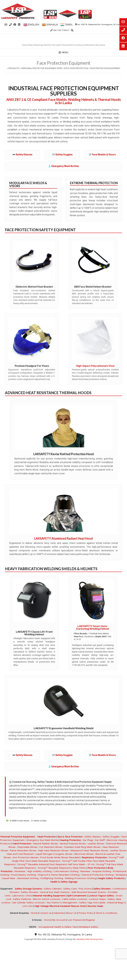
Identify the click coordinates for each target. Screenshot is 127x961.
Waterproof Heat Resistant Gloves (89, 850)
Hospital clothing (101, 871)
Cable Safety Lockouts (74, 899)
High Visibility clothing (39, 871)
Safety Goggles (111, 836)
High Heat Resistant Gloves (53, 850)
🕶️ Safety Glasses (22, 154)
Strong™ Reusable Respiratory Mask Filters (62, 867)
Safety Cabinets (53, 888)
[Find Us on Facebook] (15, 24)
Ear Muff (100, 840)
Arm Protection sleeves (26, 857)
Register (90, 920)
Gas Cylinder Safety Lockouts (28, 902)
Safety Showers (29, 892)
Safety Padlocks (22, 899)
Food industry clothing (23, 874)
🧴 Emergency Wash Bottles (63, 166)
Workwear (19, 871)
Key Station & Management (61, 902)
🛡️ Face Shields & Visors (102, 154)
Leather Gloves (96, 843)
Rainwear (85, 871)
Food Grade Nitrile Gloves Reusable (59, 857)
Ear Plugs (88, 840)
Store (47, 920)
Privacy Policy (86, 913)
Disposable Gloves (27, 847)
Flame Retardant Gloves (23, 850)
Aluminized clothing (28, 878)
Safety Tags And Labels (92, 902)
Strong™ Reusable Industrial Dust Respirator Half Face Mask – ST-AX (56, 864)
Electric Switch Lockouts (46, 899)
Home (34, 913)
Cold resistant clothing (65, 871)
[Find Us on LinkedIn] (19, 24)
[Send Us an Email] (6, 24)
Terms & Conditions (106, 913)
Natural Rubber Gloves (45, 843)
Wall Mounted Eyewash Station (88, 892)
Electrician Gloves (84, 854)
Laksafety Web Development (89, 939)
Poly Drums (85, 888)
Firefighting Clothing (51, 878)
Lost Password (75, 920)
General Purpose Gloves (74, 843)
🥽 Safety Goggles (62, 154)
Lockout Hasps (97, 899)
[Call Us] (10, 24)
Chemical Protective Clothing (97, 874)
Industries (58, 913)
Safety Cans (70, 888)
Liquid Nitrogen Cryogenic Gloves (54, 854)
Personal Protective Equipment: (18, 836)
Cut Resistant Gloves (50, 847)
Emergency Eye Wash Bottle (42, 840)
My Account (59, 920)
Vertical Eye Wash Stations (55, 892)
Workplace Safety (88, 926)
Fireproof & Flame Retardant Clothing (59, 874)
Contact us (45, 913)
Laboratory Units (21, 895)
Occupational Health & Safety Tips (58, 926)
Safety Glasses (93, 836)
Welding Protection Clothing (80, 878)
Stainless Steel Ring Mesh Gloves (82, 847)
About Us (71, 913)
